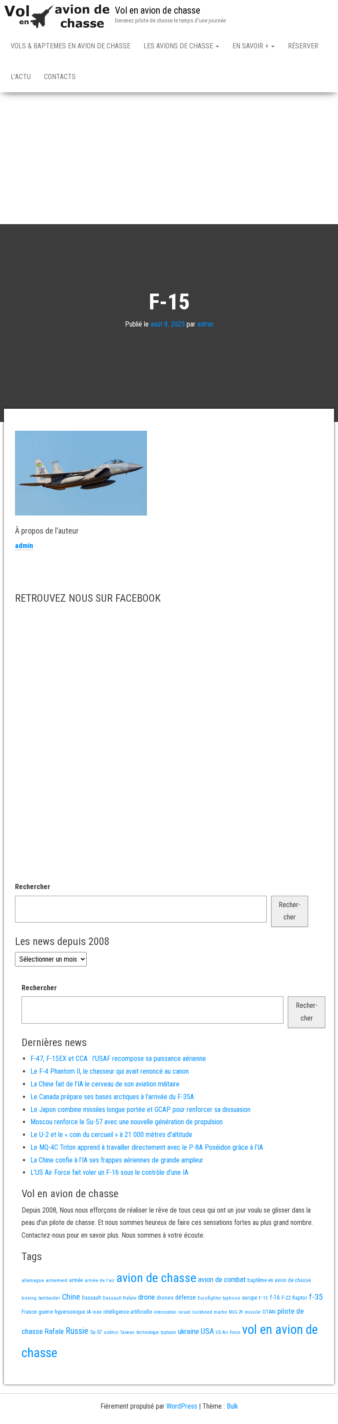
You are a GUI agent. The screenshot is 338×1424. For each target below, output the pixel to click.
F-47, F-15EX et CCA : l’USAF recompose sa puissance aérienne (118, 1058)
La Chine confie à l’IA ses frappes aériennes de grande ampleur (116, 1160)
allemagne (33, 1280)
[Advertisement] (169, 158)
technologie (147, 1332)
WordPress (181, 1406)
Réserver (303, 46)
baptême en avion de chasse (279, 1280)
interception (165, 1312)
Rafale (54, 1331)
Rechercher (32, 887)
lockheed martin (209, 1312)
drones (165, 1297)
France (29, 1311)
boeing (29, 1298)
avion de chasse (156, 1278)
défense (185, 1297)
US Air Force (228, 1332)
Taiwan (127, 1332)
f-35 (316, 1297)
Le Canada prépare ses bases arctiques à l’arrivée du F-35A (112, 1097)
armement (56, 1280)
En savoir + (251, 46)
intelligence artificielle (127, 1312)
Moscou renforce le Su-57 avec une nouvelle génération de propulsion (126, 1122)
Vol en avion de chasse (157, 10)
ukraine (188, 1331)
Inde (97, 1312)
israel (184, 1312)
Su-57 (96, 1332)
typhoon (168, 1332)
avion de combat (222, 1279)
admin (205, 324)
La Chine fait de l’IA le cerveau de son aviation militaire (105, 1084)
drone (146, 1297)
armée (76, 1280)
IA (89, 1312)
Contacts (60, 77)
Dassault (91, 1297)
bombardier (49, 1298)
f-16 (275, 1297)
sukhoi (111, 1332)
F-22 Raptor (294, 1297)
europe (249, 1298)
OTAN (269, 1311)
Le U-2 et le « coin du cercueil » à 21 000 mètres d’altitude (111, 1134)
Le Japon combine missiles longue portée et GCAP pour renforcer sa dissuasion (140, 1109)
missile (253, 1312)
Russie (77, 1331)
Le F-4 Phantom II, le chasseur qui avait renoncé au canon (109, 1071)
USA (207, 1331)
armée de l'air (99, 1280)
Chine (71, 1296)
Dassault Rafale (119, 1298)
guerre (45, 1311)
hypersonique (70, 1311)
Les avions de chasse (179, 46)
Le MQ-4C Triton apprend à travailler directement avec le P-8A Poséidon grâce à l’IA (146, 1147)
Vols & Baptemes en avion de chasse (70, 46)
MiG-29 (236, 1312)
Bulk (232, 1406)
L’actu (21, 77)
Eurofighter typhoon (219, 1298)
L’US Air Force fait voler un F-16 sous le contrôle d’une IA (109, 1172)
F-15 (263, 1298)
